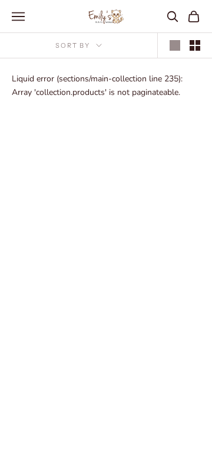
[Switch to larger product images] (175, 45)
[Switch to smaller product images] (195, 45)
